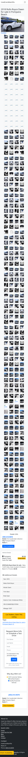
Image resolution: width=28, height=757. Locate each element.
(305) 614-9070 (7, 537)
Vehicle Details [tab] (6, 552)
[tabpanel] (14, 622)
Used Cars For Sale (6, 732)
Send (14, 659)
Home (3, 730)
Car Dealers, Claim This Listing (14, 615)
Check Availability (8, 546)
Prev (2, 33)
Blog (2, 734)
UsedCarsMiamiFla (7, 2)
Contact (3, 738)
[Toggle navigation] (25, 2)
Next (5, 33)
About (3, 736)
